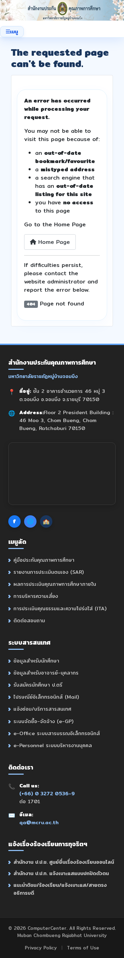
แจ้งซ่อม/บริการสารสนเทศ (42, 709)
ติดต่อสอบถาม (29, 620)
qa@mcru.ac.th (39, 822)
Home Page (53, 242)
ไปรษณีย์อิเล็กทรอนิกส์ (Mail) (46, 697)
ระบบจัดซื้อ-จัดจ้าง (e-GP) (43, 721)
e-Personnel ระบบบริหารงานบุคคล (52, 745)
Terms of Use (83, 947)
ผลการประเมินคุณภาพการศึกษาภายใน (54, 584)
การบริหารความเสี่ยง (35, 596)
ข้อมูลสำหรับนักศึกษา (36, 661)
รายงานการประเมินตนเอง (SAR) (48, 572)
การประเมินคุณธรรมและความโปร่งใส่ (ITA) (59, 608)
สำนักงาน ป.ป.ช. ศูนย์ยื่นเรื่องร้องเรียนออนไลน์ (63, 862)
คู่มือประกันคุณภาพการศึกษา (43, 560)
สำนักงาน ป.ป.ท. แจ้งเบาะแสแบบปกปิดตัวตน (61, 873)
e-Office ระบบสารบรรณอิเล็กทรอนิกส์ (56, 733)
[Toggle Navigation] (12, 31)
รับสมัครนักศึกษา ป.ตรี (37, 685)
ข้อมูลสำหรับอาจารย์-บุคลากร (46, 673)
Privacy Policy (41, 947)
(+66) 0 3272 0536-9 (47, 793)
